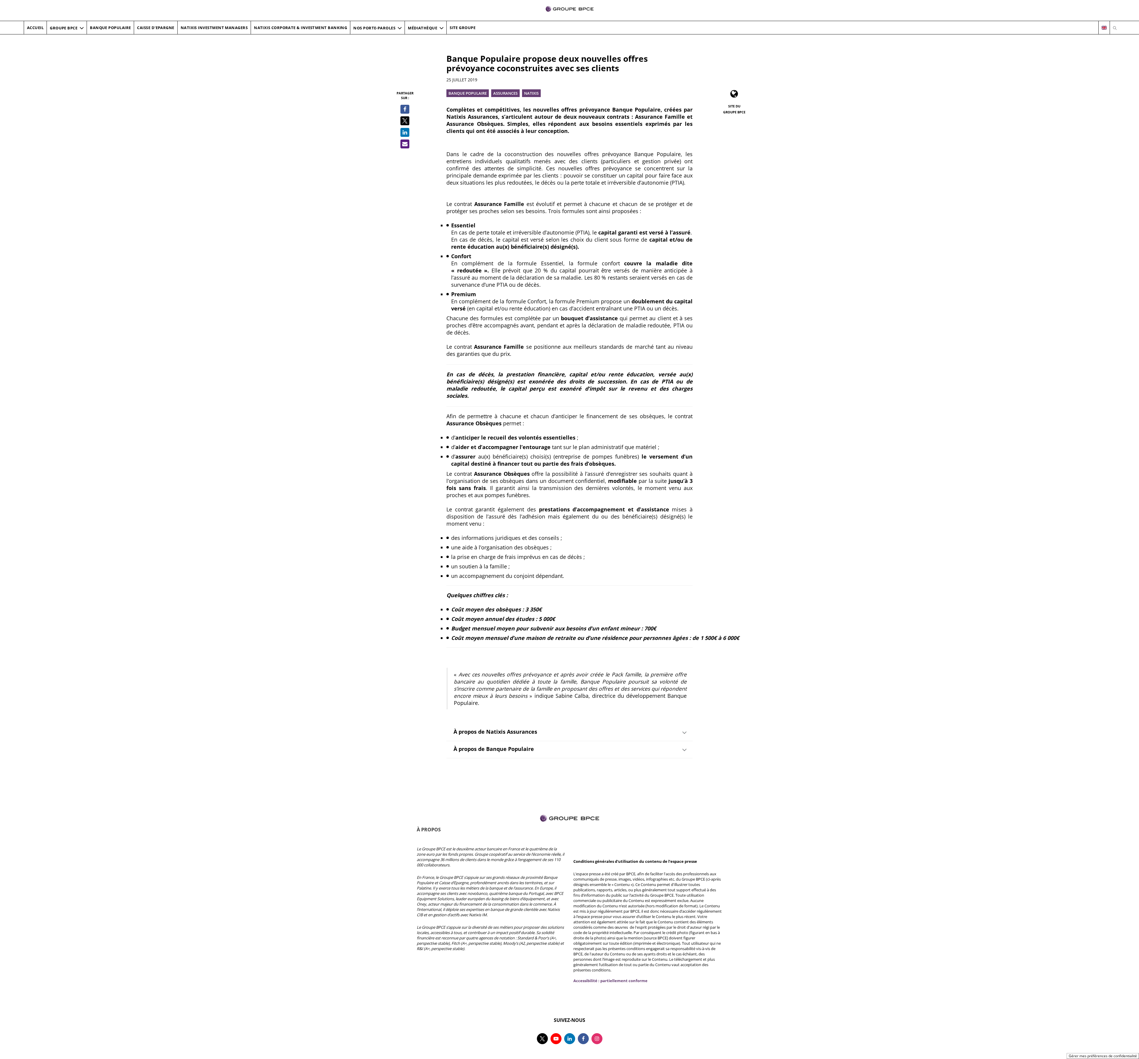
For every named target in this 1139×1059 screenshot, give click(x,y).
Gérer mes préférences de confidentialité (1103, 1055)
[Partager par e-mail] (405, 144)
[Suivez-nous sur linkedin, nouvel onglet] (569, 1038)
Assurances (505, 93)
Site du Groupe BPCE (734, 109)
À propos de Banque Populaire (494, 749)
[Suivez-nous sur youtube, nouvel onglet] (556, 1038)
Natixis (531, 93)
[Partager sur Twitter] (405, 121)
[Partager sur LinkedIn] (405, 132)
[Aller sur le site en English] (1104, 28)
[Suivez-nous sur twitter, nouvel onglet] (542, 1038)
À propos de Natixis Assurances (495, 732)
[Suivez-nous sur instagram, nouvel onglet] (596, 1038)
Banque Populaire (467, 93)
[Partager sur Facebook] (405, 109)
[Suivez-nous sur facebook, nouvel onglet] (583, 1038)
